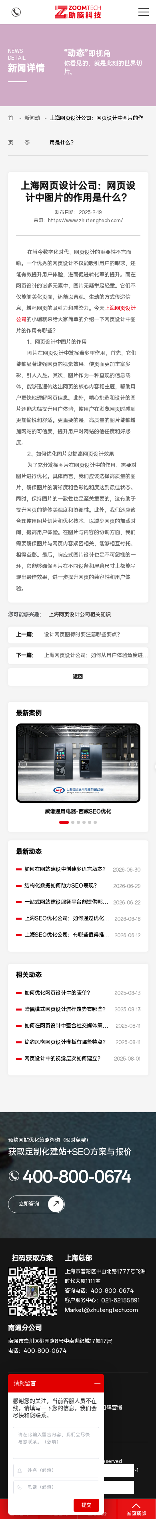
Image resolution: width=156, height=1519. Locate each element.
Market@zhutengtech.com (101, 1310)
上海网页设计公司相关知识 (79, 614)
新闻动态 (32, 130)
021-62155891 (120, 1300)
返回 (78, 676)
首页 (10, 130)
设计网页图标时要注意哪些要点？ (83, 634)
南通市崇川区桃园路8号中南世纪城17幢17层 (60, 1341)
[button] (64, 822)
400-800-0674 (77, 1175)
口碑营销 (111, 1407)
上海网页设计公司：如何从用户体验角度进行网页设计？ (96, 658)
